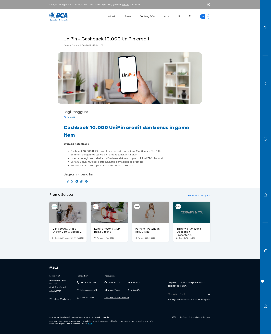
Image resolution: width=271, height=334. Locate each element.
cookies (125, 4)
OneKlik (71, 117)
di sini (90, 324)
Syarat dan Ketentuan (200, 317)
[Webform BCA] (265, 250)
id (203, 16)
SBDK (174, 317)
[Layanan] (265, 139)
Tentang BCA (147, 16)
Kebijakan (184, 317)
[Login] (265, 28)
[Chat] (265, 306)
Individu (112, 16)
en (208, 16)
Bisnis (128, 16)
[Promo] (265, 195)
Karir (166, 16)
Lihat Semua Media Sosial (116, 297)
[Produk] (265, 83)
